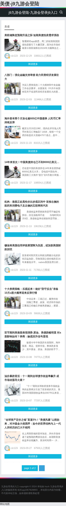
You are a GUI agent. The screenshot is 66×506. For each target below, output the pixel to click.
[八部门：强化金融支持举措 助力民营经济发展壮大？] (12, 93)
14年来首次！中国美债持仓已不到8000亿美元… (31, 162)
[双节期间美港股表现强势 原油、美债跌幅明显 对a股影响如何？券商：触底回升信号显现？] (12, 351)
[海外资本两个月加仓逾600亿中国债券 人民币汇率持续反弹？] (12, 137)
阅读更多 (33, 64)
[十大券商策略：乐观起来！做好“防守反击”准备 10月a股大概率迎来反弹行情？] (12, 307)
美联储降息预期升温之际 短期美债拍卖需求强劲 (31, 35)
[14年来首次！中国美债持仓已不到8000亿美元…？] (12, 177)
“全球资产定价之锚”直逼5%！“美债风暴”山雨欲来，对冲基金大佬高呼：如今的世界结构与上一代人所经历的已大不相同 (32, 423)
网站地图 (5, 504)
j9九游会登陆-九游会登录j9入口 (33, 13)
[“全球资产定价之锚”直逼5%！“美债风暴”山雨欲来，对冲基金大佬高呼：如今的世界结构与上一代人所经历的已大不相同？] (12, 442)
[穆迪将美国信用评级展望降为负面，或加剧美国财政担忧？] (12, 264)
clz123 (14, 55)
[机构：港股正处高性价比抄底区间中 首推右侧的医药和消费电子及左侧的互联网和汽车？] (12, 220)
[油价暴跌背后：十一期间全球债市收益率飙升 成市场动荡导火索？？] (12, 395)
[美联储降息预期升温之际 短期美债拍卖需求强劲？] (12, 50)
